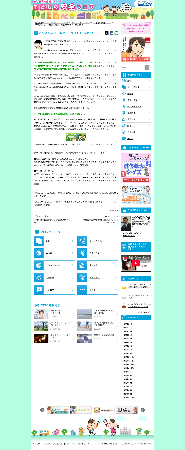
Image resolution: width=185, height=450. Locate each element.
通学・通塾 (94, 253)
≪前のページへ (41, 216)
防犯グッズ (94, 277)
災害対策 (50, 277)
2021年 (127, 342)
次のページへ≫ (111, 216)
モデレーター (129, 235)
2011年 (127, 379)
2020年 (127, 346)
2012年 (127, 375)
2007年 (127, 394)
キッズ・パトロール (45, 171)
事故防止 (93, 265)
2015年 (128, 364)
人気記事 (50, 289)
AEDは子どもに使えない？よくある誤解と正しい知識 (139, 305)
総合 (48, 240)
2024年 (127, 331)
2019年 (127, 350)
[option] (58, 410)
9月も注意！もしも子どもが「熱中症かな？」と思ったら (139, 286)
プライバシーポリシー (62, 444)
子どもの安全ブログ (102, 22)
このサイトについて (42, 444)
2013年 (127, 372)
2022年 (127, 339)
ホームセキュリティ (80, 22)
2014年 (128, 368)
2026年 (127, 324)
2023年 (127, 335)
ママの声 (39, 25)
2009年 (127, 386)
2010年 (127, 383)
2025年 (127, 328)
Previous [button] (42, 410)
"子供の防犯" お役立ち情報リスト (60, 192)
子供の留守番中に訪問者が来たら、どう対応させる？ (100, 221)
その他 (92, 289)
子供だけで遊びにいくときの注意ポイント (52, 221)
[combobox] (134, 67)
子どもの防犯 (95, 240)
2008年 (127, 390)
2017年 (128, 357)
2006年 (128, 397)
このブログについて (132, 233)
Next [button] (143, 410)
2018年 (127, 353)
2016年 (128, 361)
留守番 (49, 253)
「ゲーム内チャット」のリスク (139, 296)
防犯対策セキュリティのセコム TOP (51, 22)
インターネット (53, 265)
